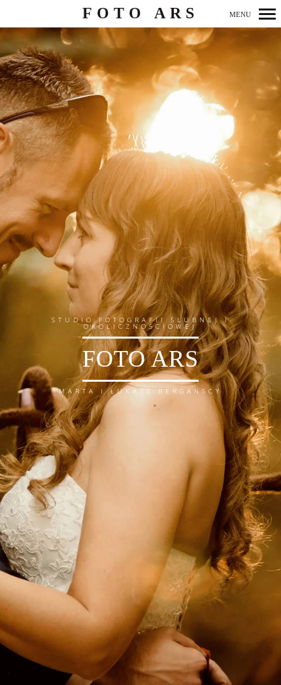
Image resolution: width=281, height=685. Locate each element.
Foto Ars (140, 13)
